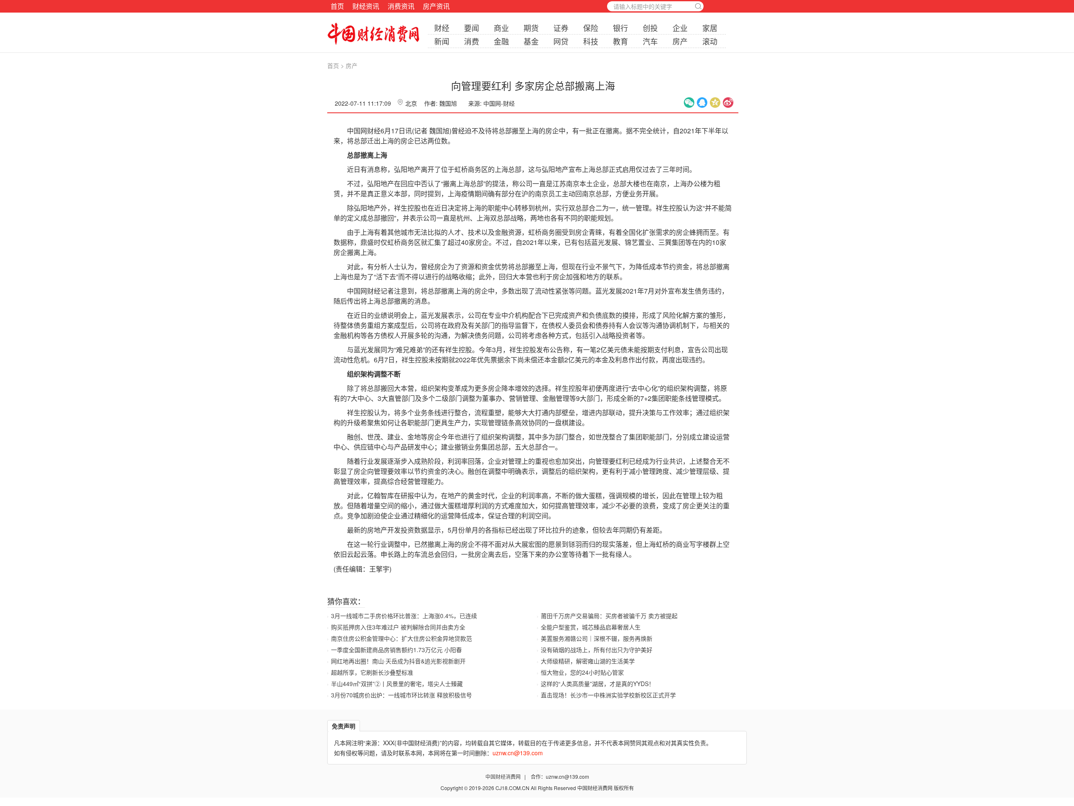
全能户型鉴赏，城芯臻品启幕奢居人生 (591, 627)
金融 (501, 41)
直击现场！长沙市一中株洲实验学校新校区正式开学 (608, 695)
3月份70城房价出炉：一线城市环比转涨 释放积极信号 (401, 695)
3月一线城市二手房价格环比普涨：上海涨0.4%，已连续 (404, 615)
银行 (620, 27)
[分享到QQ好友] (702, 102)
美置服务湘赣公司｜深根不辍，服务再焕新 (596, 638)
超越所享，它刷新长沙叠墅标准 (372, 672)
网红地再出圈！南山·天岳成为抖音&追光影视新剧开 (398, 661)
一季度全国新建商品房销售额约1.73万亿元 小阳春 (396, 649)
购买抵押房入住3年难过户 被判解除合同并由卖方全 (398, 627)
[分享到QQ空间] (715, 102)
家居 (709, 27)
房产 (680, 41)
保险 (590, 27)
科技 (590, 41)
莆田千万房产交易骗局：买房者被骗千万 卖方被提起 (609, 615)
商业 (501, 27)
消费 (471, 41)
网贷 (560, 41)
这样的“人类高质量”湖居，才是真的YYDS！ (597, 683)
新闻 (441, 41)
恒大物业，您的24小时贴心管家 (582, 672)
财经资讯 (365, 6)
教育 (620, 41)
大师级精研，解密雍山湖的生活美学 (588, 661)
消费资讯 (401, 6)
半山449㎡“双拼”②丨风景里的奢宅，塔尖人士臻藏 (397, 683)
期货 (531, 27)
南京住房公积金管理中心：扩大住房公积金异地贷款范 (401, 638)
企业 (680, 27)
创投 (650, 27)
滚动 (709, 41)
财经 (441, 27)
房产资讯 (436, 6)
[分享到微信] (689, 102)
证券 (560, 27)
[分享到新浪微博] (728, 102)
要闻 (471, 27)
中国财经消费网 (503, 776)
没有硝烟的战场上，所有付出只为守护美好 (596, 649)
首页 (337, 6)
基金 (531, 41)
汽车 (650, 41)
